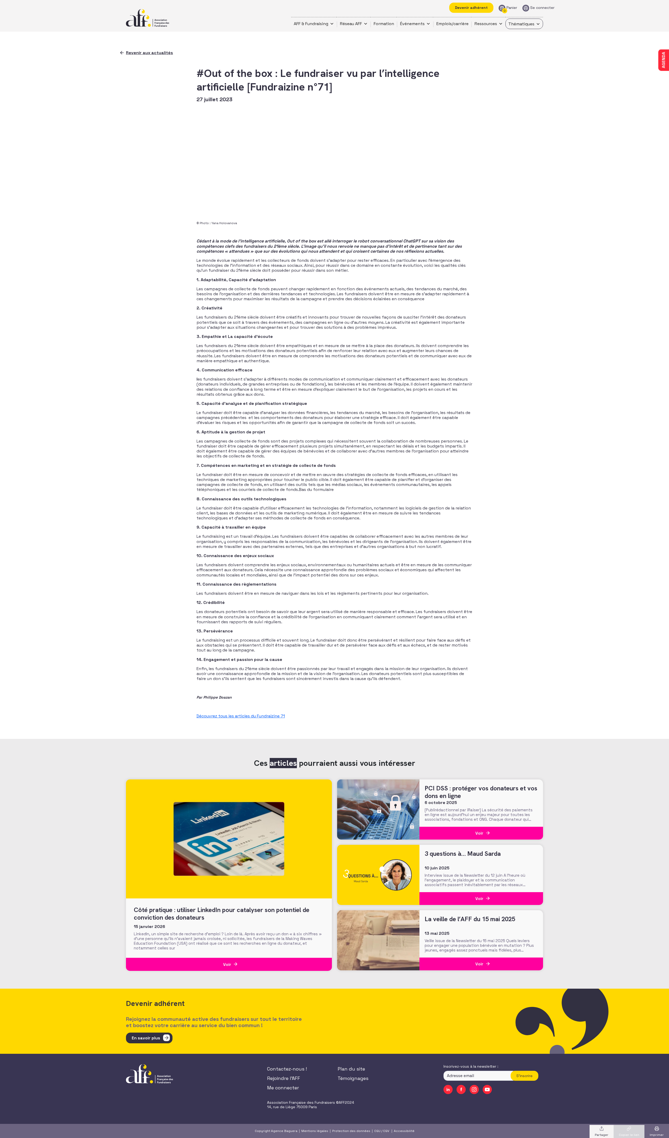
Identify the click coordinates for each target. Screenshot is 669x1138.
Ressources (486, 23)
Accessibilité (404, 1131)
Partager (601, 1135)
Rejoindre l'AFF (283, 1078)
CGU (377, 1131)
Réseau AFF (351, 23)
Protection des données (351, 1131)
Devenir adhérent (471, 7)
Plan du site (351, 1069)
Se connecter (542, 7)
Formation (384, 23)
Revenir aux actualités (149, 52)
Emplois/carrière (452, 23)
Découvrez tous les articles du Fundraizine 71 (241, 716)
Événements (412, 23)
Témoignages (353, 1078)
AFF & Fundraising (311, 23)
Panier (511, 7)
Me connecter (283, 1088)
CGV (386, 1131)
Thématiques (521, 24)
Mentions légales (314, 1131)
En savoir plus (146, 1038)
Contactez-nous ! (287, 1069)
